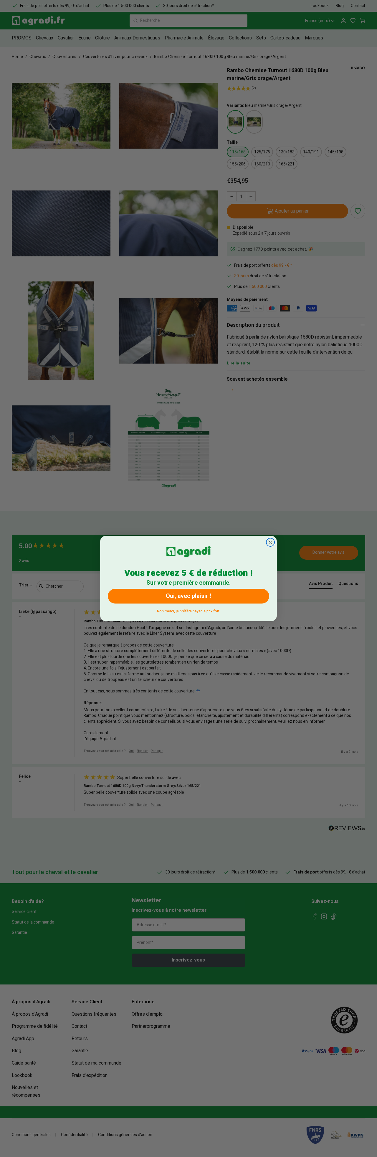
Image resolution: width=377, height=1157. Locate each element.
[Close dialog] (270, 542)
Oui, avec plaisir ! (188, 596)
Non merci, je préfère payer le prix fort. (188, 610)
